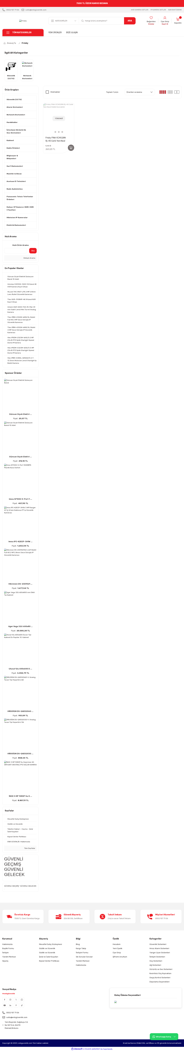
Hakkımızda (7, 944)
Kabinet (10, 140)
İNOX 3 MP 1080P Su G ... (20, 796)
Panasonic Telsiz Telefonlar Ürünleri (20, 198)
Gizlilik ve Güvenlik (47, 948)
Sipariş (5, 961)
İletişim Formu (82, 952)
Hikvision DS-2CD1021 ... (20, 584)
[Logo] (23, 20)
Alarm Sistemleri (15, 107)
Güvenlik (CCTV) (14, 99)
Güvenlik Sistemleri (158, 944)
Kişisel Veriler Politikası (49, 961)
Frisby (25, 43)
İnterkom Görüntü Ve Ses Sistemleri (16, 131)
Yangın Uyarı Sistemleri (160, 952)
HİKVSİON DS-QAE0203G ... (20, 753)
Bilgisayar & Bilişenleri (12, 157)
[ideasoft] (77, 1049)
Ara (32, 251)
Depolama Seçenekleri (159, 982)
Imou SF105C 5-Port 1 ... (20, 499)
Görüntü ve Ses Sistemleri (161, 969)
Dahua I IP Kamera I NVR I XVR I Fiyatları (20, 208)
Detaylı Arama (29, 258)
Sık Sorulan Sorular (84, 957)
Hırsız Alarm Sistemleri (159, 948)
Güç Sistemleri (156, 961)
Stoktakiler (55, 92)
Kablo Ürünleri (13, 148)
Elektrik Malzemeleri (16, 225)
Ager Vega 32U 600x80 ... (20, 626)
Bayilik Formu (8, 948)
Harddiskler (12, 122)
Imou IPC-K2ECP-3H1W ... (20, 541)
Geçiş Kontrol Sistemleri (160, 977)
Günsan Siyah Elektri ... (20, 414)
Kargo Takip (81, 948)
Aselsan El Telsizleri (16, 181)
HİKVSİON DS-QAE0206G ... (20, 711)
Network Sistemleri (16, 115)
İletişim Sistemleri (157, 957)
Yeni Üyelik (117, 948)
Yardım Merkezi (9, 957)
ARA (130, 21)
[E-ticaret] (91, 1049)
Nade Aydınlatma (15, 189)
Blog (78, 944)
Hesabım (116, 944)
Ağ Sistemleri (155, 965)
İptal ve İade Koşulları (48, 957)
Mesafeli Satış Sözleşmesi (50, 944)
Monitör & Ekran (14, 174)
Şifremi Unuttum (120, 957)
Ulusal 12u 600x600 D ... (20, 669)
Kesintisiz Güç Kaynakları (160, 973)
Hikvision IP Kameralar (17, 218)
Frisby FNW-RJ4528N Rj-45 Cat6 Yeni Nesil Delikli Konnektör (56, 140)
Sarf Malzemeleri (15, 166)
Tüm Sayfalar (29, 848)
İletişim (5, 952)
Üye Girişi (117, 952)
